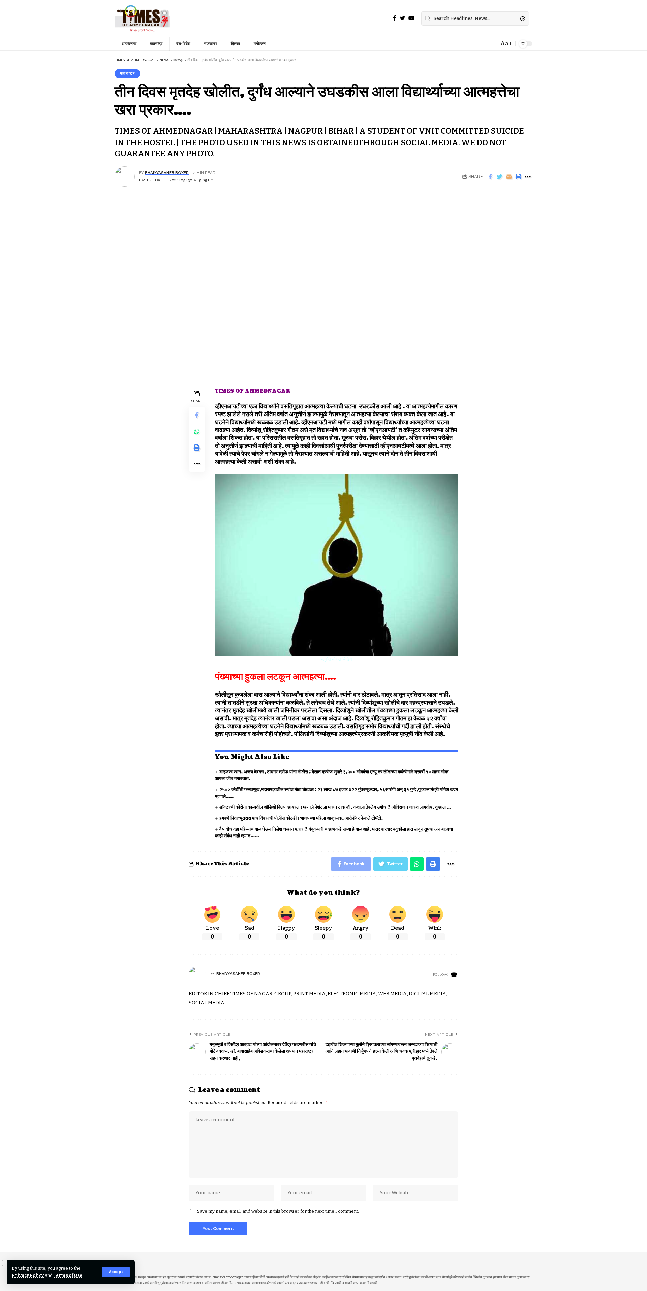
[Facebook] (394, 18)
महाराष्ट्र (127, 73)
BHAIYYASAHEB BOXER (167, 172)
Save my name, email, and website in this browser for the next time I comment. (278, 1211)
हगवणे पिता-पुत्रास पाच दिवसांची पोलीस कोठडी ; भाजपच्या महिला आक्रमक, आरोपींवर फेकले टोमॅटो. (301, 818)
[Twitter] (402, 18)
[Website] (454, 975)
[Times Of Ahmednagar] (142, 18)
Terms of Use (68, 1275)
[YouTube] (411, 18)
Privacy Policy (28, 1275)
